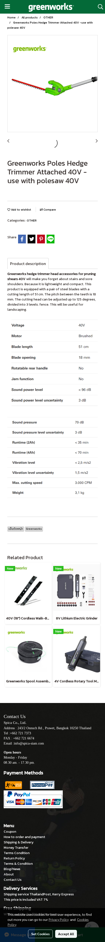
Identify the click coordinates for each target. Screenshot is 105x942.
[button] (99, 6)
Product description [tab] (28, 263)
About (9, 874)
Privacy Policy (59, 919)
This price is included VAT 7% (26, 899)
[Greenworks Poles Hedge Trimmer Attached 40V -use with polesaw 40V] (52, 83)
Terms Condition (17, 853)
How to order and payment (24, 836)
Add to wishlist (20, 209)
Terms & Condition (18, 863)
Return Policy (14, 858)
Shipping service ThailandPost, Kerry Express (39, 894)
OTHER (32, 220)
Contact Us (12, 879)
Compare (49, 209)
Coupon (10, 831)
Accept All (66, 934)
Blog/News (12, 869)
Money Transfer (16, 847)
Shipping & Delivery (18, 842)
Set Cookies (40, 934)
